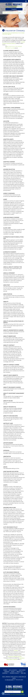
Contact (5, 673)
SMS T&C (23, 673)
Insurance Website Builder (15, 656)
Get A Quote (13, 670)
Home (5, 670)
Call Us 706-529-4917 (7, 1)
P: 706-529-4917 (9, 679)
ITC (21, 659)
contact (16, 650)
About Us (19, 671)
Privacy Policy (14, 673)
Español (14, 9)
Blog (13, 671)
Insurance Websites (8, 655)
